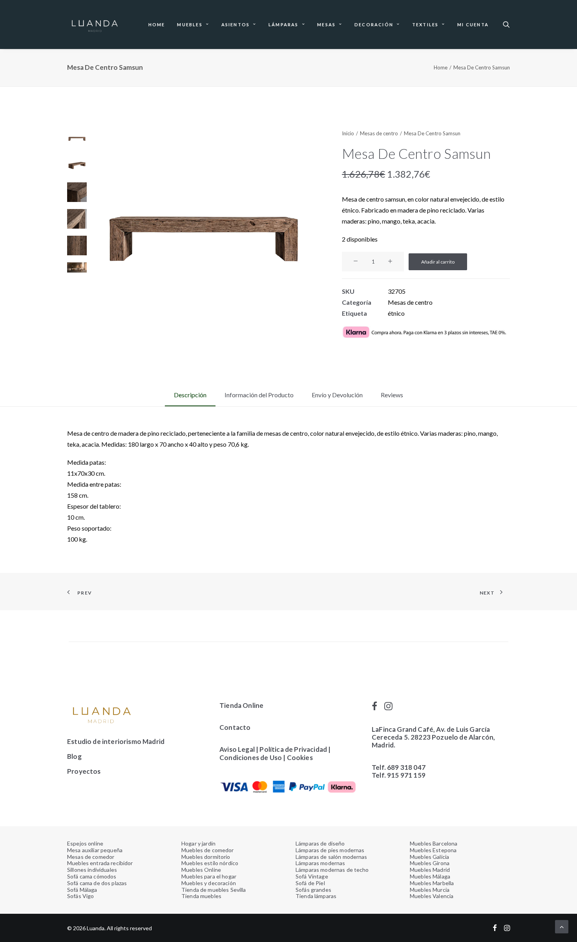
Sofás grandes (313, 889)
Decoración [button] (373, 24)
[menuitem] (157, 24)
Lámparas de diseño (320, 843)
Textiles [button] (425, 24)
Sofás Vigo (80, 896)
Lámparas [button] (283, 24)
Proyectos (84, 771)
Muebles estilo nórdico (209, 863)
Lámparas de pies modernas (330, 850)
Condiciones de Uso (250, 757)
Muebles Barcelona (433, 843)
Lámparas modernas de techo (332, 869)
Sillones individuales (92, 869)
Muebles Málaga (430, 876)
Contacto (234, 727)
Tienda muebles (201, 896)
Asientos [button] (235, 24)
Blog (74, 756)
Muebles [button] (189, 24)
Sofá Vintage (312, 876)
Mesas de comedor (90, 856)
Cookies (300, 757)
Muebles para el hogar (208, 876)
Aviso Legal (237, 749)
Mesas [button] (326, 24)
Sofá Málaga (82, 889)
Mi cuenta (473, 24)
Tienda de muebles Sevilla (213, 889)
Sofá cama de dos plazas (97, 883)
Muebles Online (201, 869)
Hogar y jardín (198, 843)
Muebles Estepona (433, 850)
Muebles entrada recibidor (100, 863)
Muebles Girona (429, 863)
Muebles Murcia (429, 889)
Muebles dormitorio (205, 856)
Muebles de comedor (207, 850)
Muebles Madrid (430, 869)
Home (156, 24)
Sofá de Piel (310, 883)
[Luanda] (94, 24)
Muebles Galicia (429, 856)
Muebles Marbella (432, 883)
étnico (396, 313)
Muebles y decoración (208, 883)
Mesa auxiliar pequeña (94, 850)
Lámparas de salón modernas (331, 856)
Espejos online (85, 843)
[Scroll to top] (561, 925)
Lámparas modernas (320, 863)
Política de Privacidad (293, 749)
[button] (506, 24)
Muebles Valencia (431, 896)
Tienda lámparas (316, 896)
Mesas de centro (379, 133)
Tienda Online (241, 705)
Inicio (348, 133)
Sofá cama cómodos (91, 876)
